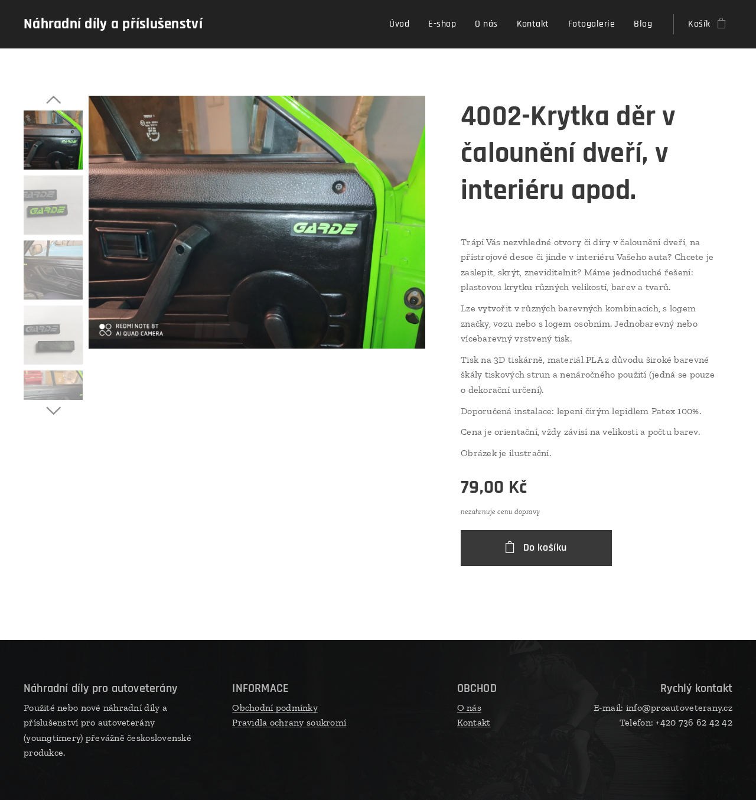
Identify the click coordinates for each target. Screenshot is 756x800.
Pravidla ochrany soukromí (289, 722)
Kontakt (474, 722)
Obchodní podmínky (275, 707)
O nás (469, 707)
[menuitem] (402, 24)
